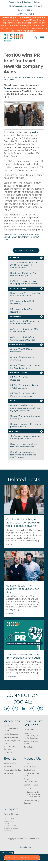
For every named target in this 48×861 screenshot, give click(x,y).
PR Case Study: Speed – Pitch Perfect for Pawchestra (24, 394)
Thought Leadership (12, 770)
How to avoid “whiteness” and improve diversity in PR (24, 274)
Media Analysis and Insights (12, 742)
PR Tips (13, 401)
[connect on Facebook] (15, 708)
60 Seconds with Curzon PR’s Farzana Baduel (24, 330)
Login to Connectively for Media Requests (31, 735)
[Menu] (40, 37)
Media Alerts (29, 730)
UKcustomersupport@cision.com (11, 829)
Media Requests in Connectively (21, 6)
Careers (20, 10)
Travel (6, 239)
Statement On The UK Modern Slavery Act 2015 (34, 794)
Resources (15, 431)
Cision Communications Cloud (11, 728)
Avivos (13, 234)
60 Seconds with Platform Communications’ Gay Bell (22, 338)
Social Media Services (9, 747)
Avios (7, 88)
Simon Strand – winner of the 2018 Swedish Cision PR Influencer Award (23, 265)
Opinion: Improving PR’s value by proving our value (25, 425)
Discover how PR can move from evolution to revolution (25, 294)
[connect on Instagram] (40, 708)
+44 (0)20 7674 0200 (24, 14)
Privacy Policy (29, 766)
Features (14, 258)
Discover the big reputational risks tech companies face (23, 445)
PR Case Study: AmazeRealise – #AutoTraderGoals (25, 386)
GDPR (29, 10)
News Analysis (17, 344)
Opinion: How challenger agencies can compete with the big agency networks (25, 408)
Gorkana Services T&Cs (31, 774)
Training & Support (11, 814)
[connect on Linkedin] (23, 708)
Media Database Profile (31, 742)
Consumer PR (23, 234)
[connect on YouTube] (31, 708)
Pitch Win (35, 234)
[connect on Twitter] (6, 708)
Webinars (8, 766)
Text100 (36, 237)
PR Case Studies (18, 372)
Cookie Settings (25, 847)
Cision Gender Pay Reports (31, 801)
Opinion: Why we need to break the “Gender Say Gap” (25, 366)
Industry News (25, 77)
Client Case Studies (32, 785)
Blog (38, 6)
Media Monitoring (11, 737)
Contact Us (28, 763)
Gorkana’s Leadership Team (31, 780)
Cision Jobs (8, 752)
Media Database (11, 734)
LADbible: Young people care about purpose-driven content (24, 282)
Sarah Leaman (10, 237)
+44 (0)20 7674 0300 (11, 826)
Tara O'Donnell (24, 237)
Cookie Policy (30, 770)
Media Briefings (10, 763)
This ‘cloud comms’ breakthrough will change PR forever (25, 437)
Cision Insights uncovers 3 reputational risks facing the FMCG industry (23, 455)
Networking (9, 773)
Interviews (15, 316)
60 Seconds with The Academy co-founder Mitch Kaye (24, 322)
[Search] (34, 37)
